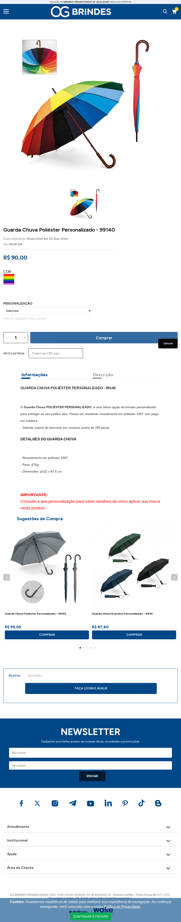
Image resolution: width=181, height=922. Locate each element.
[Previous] (6, 577)
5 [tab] (95, 648)
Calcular (168, 343)
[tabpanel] (46, 584)
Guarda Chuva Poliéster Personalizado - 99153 (35, 613)
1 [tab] (80, 648)
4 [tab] (91, 648)
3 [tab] (87, 648)
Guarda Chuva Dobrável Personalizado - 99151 (122, 613)
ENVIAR (92, 776)
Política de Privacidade (122, 907)
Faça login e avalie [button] (91, 688)
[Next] (174, 577)
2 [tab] (83, 648)
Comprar (47, 635)
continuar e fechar (90, 916)
